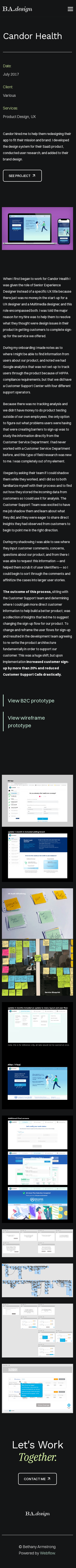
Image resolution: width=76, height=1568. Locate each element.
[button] (70, 9)
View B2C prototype (31, 700)
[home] (17, 9)
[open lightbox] (37, 228)
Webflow (47, 1553)
